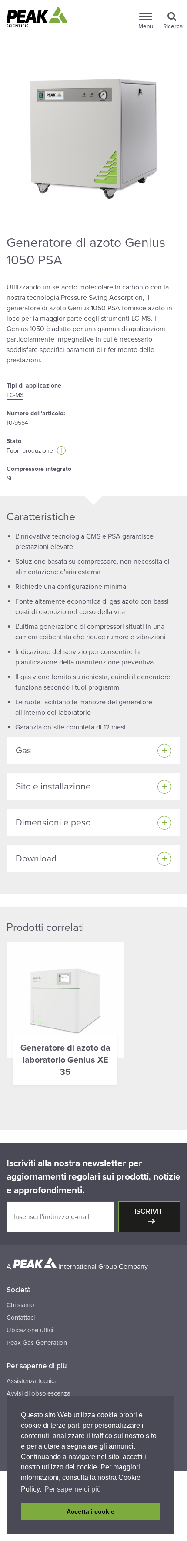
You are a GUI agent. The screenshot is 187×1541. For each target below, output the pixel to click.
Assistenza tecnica (32, 1381)
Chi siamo (20, 1305)
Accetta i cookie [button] (90, 1511)
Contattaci (21, 1317)
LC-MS (15, 395)
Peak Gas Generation (37, 1343)
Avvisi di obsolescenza (38, 1393)
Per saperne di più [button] (72, 1489)
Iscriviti (149, 1211)
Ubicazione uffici (30, 1330)
